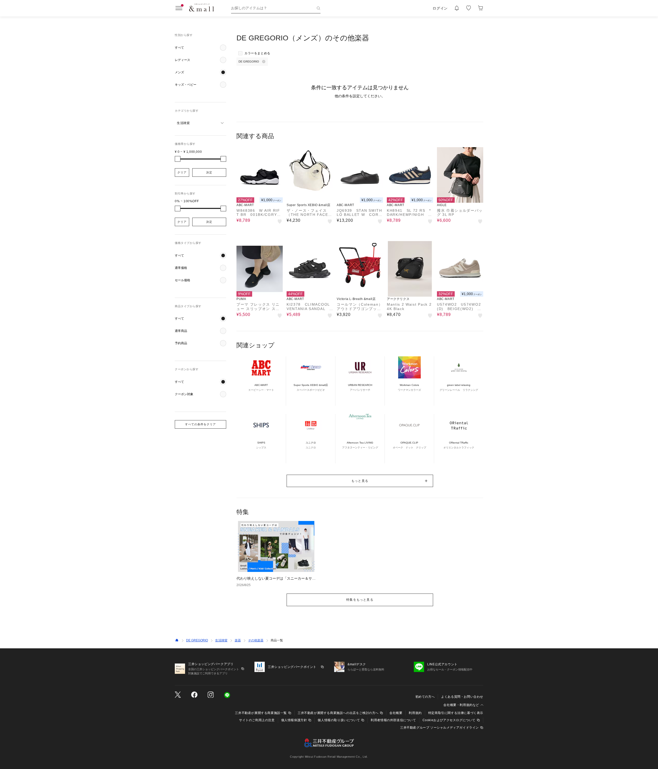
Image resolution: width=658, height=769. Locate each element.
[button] (200, 47)
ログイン (440, 8)
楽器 (238, 640)
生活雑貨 (221, 640)
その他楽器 (255, 640)
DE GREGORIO (197, 640)
